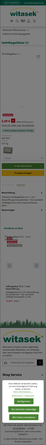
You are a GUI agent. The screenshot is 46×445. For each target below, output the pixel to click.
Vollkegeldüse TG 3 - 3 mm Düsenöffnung (18, 287)
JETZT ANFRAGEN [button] (12, 3)
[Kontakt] (22, 21)
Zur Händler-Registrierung (33, 3)
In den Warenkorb (23, 166)
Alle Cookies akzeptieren (23, 417)
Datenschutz (17, 395)
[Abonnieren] (40, 362)
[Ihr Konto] (28, 21)
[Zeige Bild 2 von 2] (26, 106)
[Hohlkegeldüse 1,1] (23, 81)
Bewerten (21, 184)
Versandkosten (19, 428)
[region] (23, 265)
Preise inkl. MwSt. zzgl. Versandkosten (18, 125)
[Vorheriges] (6, 80)
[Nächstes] (39, 80)
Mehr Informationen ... (23, 391)
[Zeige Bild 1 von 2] (21, 106)
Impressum (29, 395)
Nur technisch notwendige (24, 409)
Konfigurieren (23, 401)
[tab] (22, 199)
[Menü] (11, 21)
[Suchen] (17, 21)
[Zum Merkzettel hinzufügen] (38, 57)
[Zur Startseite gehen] (24, 11)
